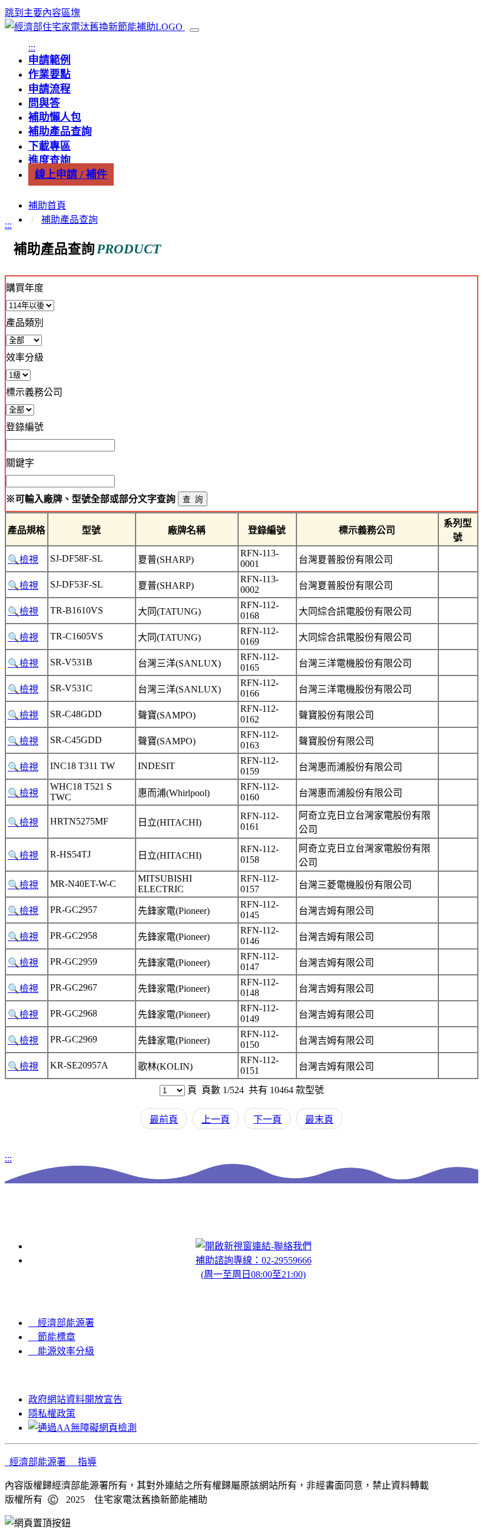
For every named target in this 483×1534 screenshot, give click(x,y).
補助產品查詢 (69, 220)
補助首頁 (47, 205)
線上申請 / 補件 (71, 174)
